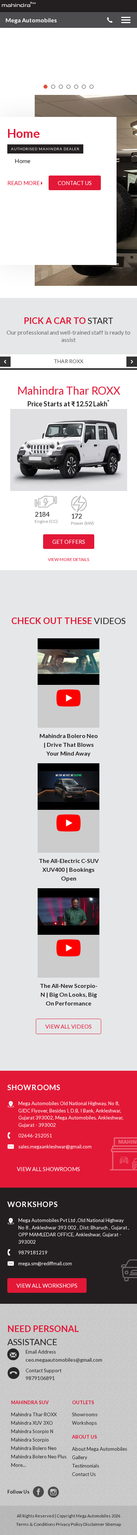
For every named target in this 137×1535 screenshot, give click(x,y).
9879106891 (40, 1378)
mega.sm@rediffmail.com (45, 1263)
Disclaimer (93, 1524)
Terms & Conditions (35, 1524)
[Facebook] (39, 1492)
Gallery (79, 1457)
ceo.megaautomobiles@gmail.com (64, 1360)
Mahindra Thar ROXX (68, 390)
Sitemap (113, 1524)
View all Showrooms (48, 1169)
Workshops (84, 1423)
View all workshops (46, 1285)
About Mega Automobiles (99, 1449)
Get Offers (68, 541)
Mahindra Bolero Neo (34, 1448)
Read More (24, 183)
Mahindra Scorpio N (32, 1431)
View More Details (68, 559)
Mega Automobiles (31, 19)
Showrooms (85, 1414)
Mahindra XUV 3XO (32, 1423)
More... (18, 1465)
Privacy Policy (69, 1524)
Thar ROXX (68, 361)
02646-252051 (35, 1136)
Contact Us (75, 183)
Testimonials (85, 1466)
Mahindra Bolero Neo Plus (38, 1457)
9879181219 (32, 1252)
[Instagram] (54, 1492)
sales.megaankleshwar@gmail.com (55, 1147)
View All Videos (68, 1026)
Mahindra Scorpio (30, 1440)
